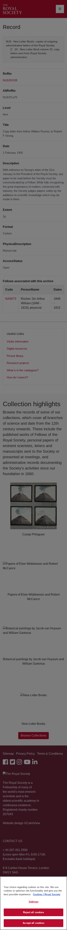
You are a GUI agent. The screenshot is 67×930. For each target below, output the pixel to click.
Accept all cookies (33, 923)
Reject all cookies (33, 912)
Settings (33, 901)
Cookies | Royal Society (46, 894)
